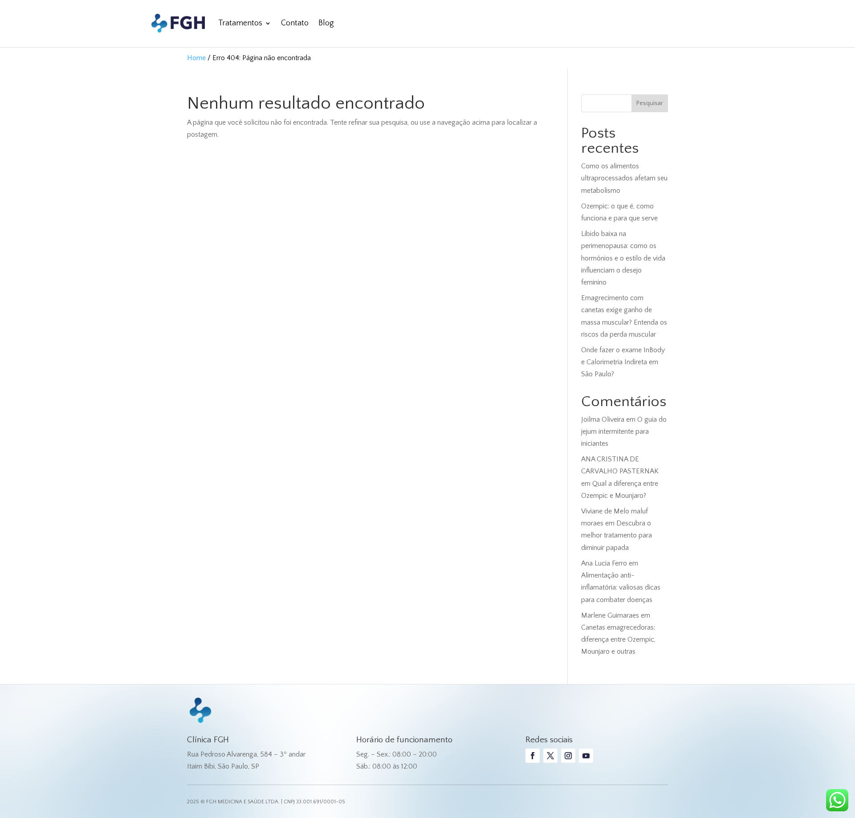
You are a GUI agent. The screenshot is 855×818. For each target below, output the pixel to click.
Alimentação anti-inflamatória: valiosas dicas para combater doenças (620, 587)
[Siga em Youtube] (586, 756)
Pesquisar (649, 103)
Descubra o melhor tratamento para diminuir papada (616, 535)
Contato (295, 23)
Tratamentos (240, 23)
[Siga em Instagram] (568, 756)
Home (196, 58)
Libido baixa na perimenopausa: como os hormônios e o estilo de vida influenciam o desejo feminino (623, 258)
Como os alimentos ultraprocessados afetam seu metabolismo (624, 178)
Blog (326, 23)
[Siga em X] (550, 756)
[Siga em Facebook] (532, 756)
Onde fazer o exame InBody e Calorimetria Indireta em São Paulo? (623, 362)
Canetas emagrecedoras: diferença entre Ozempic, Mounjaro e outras (618, 639)
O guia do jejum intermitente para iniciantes (624, 431)
